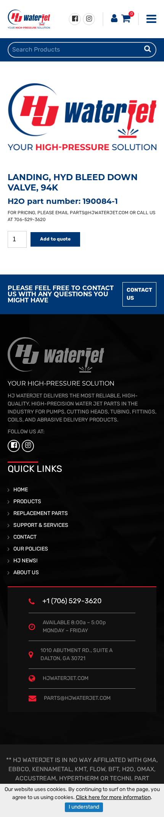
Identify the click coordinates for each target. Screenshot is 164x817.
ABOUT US (26, 573)
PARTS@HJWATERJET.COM (99, 213)
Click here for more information (113, 798)
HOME (20, 490)
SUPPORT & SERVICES (40, 525)
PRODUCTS (27, 502)
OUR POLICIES (30, 549)
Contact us (139, 294)
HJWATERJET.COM (65, 678)
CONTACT (25, 537)
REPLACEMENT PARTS (40, 514)
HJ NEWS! (25, 561)
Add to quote (55, 239)
